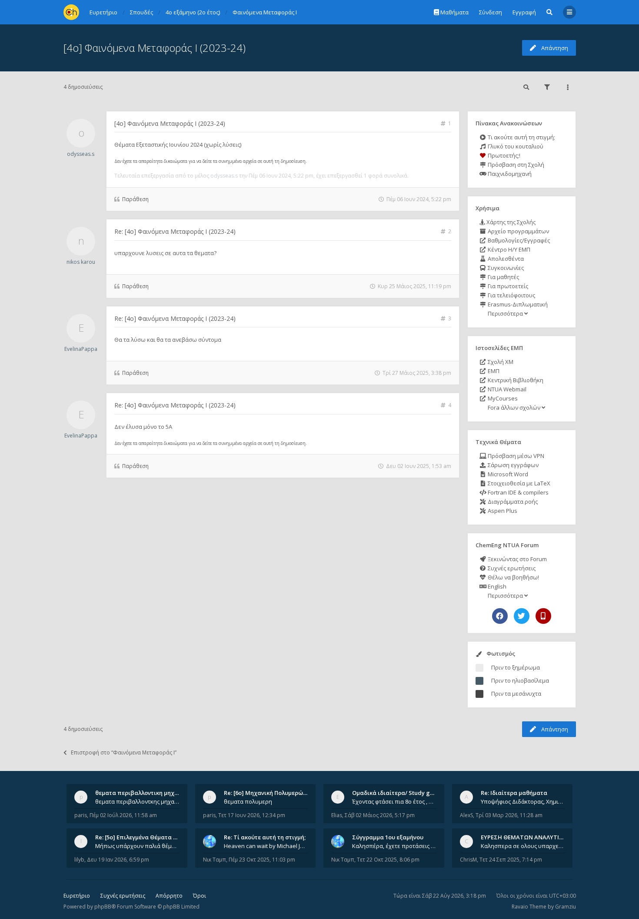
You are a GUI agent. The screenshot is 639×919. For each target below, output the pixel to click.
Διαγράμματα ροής (512, 501)
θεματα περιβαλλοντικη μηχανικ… (143, 793)
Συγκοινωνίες (505, 268)
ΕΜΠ (492, 371)
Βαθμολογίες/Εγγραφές (518, 240)
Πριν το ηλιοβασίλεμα (520, 680)
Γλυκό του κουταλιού (514, 146)
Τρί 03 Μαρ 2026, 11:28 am (509, 815)
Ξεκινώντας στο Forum (516, 559)
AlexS (466, 815)
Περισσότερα (505, 313)
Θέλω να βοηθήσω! (512, 577)
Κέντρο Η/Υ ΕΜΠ (508, 249)
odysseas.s (80, 154)
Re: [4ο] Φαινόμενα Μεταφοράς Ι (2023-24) (175, 231)
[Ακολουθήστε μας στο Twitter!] (521, 616)
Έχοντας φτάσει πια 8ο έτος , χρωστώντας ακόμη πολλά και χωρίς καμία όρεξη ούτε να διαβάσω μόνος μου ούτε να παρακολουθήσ (394, 801)
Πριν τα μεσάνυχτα (516, 693)
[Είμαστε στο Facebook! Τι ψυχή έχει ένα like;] (500, 616)
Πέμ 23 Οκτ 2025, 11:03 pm (262, 859)
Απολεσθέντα (505, 259)
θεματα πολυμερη (248, 801)
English (496, 586)
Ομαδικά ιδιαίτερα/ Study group (397, 793)
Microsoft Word (507, 474)
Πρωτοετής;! (503, 155)
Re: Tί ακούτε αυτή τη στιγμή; (265, 837)
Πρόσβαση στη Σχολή (515, 164)
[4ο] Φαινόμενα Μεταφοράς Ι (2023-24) (154, 47)
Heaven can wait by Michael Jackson (266, 846)
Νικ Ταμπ (214, 859)
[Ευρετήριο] (71, 12)
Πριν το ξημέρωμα (515, 667)
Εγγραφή (524, 12)
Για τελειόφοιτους (510, 295)
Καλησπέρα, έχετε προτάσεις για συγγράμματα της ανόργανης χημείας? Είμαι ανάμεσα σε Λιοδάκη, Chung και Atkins (394, 846)
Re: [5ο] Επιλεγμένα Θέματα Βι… (139, 837)
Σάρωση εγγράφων (512, 465)
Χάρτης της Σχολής (510, 222)
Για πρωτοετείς (507, 286)
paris (80, 815)
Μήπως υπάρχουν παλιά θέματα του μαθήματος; (137, 846)
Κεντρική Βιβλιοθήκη (514, 380)
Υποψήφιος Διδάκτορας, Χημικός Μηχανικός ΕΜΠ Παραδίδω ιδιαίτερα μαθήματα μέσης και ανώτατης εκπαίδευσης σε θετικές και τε (523, 801)
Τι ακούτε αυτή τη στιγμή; (520, 137)
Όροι (199, 895)
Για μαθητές (502, 277)
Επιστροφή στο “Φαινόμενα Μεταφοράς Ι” (123, 752)
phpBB (102, 906)
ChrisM (468, 859)
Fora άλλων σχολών (514, 407)
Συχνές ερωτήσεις (511, 568)
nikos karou (81, 262)
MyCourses (502, 398)
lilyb (79, 859)
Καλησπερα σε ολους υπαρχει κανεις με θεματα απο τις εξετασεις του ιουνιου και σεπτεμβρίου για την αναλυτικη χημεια (523, 846)
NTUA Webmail (506, 389)
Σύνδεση (490, 12)
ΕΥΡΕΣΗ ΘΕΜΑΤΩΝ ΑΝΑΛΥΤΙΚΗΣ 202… (533, 837)
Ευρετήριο (76, 895)
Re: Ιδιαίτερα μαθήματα (514, 793)
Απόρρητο (169, 895)
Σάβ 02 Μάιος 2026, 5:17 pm (380, 815)
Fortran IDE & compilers (517, 492)
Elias (336, 815)
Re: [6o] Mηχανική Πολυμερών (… (269, 793)
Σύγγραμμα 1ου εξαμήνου (387, 837)
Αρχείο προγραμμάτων (517, 231)
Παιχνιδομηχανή (509, 174)
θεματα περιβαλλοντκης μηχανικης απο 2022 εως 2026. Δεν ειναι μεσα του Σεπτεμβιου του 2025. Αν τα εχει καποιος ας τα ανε (137, 801)
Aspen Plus (501, 511)
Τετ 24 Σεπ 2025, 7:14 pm (510, 859)
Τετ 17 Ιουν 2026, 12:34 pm (251, 815)
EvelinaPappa (80, 349)
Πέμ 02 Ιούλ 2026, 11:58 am (123, 815)
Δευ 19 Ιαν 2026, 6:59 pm (118, 859)
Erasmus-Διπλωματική (517, 304)
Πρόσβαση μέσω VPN (515, 456)
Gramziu (565, 906)
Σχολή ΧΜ (499, 362)
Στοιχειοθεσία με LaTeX (518, 483)
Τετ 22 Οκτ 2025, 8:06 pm (388, 859)
